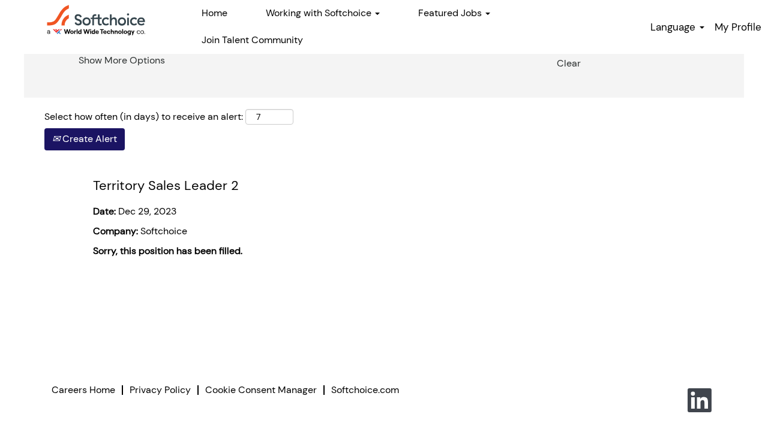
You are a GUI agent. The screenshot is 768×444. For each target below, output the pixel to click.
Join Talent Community (252, 40)
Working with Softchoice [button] (320, 13)
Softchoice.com (365, 389)
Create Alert (88, 138)
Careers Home (83, 389)
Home (214, 13)
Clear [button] (569, 63)
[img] (96, 20)
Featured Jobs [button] (451, 13)
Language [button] (674, 27)
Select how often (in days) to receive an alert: (143, 116)
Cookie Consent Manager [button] (261, 389)
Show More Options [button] (122, 60)
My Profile (738, 27)
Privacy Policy (160, 389)
